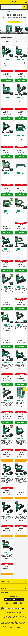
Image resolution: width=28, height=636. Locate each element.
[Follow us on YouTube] (14, 599)
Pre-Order (7, 460)
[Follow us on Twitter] (18, 599)
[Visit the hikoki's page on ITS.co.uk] (7, 59)
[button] (2, 2)
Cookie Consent (21, 613)
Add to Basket (7, 80)
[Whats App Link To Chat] (6, 607)
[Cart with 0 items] (26, 2)
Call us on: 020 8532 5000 (14, 603)
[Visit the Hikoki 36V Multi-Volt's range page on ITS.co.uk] (22, 97)
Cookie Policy (13, 613)
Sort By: (17, 41)
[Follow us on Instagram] (10, 599)
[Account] (23, 2)
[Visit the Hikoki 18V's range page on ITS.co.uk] (22, 59)
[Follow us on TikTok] (22, 599)
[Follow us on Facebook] (6, 599)
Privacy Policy (6, 613)
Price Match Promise (15, 11)
